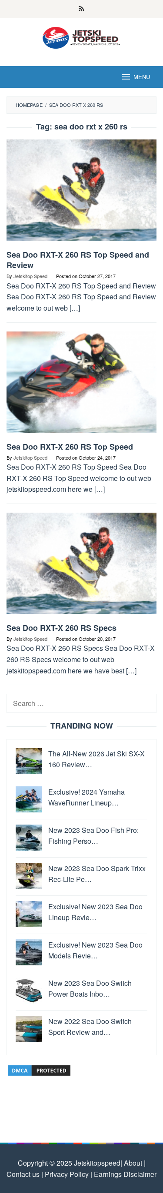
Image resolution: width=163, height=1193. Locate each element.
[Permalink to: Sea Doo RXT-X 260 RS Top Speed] (81, 385)
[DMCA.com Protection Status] (39, 1069)
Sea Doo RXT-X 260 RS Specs (61, 627)
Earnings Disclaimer (124, 1174)
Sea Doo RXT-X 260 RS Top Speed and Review (78, 260)
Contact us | (25, 1174)
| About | (133, 1163)
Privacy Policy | (67, 1174)
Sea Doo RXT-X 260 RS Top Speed (70, 446)
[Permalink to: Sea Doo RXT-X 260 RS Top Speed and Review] (81, 194)
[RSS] (81, 9)
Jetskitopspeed (97, 1163)
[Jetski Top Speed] (81, 37)
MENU (141, 77)
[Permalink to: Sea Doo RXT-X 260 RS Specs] (81, 567)
